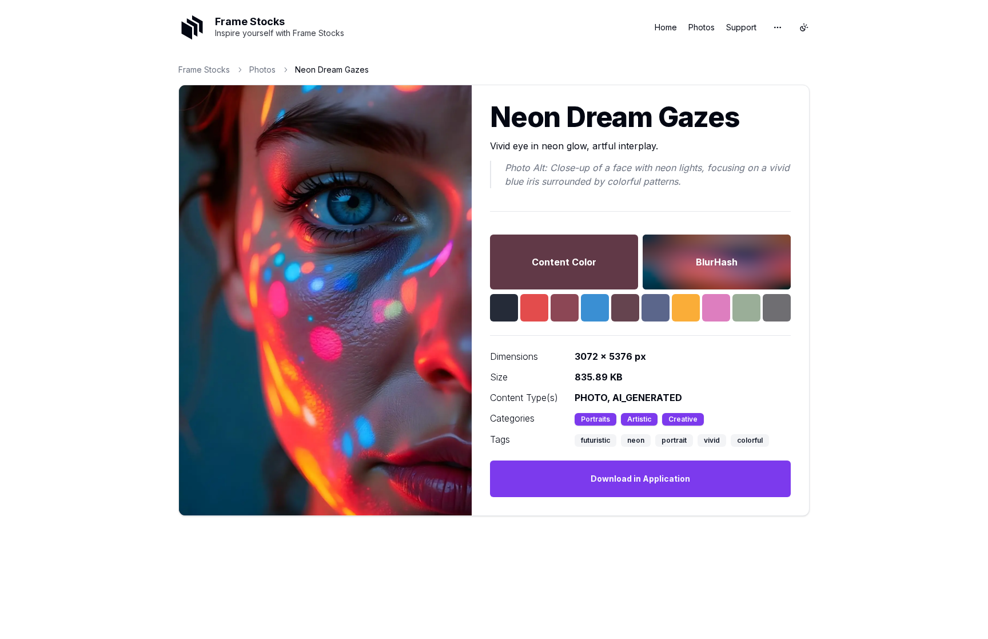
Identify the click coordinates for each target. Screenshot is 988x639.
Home (666, 27)
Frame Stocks (204, 69)
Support (741, 27)
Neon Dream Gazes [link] (332, 69)
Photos (701, 27)
